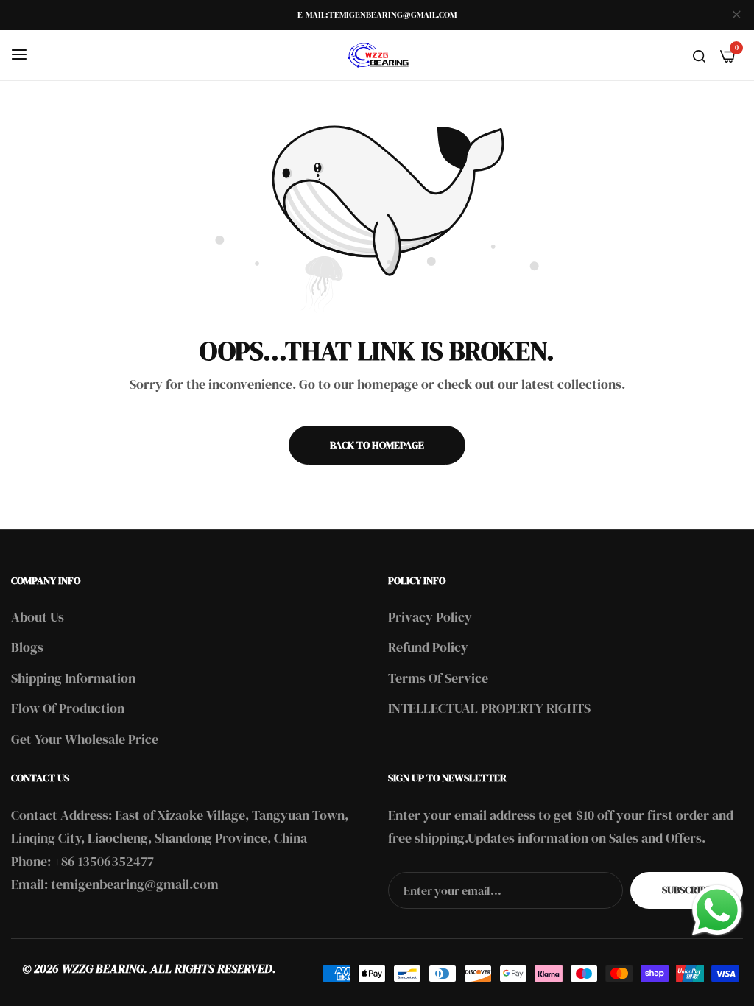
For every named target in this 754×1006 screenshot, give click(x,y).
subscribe (687, 889)
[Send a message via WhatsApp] (717, 910)
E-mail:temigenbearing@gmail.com (377, 15)
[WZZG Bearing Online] (377, 55)
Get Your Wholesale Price (84, 739)
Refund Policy (428, 647)
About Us (37, 617)
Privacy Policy (430, 617)
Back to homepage (377, 444)
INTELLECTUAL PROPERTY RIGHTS (489, 708)
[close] (736, 15)
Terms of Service (438, 678)
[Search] (699, 55)
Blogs (27, 647)
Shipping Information (73, 678)
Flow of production (67, 708)
